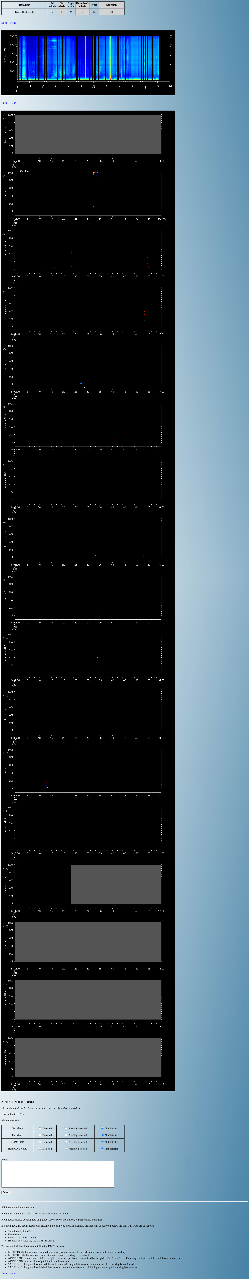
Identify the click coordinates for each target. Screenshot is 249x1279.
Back (4, 22)
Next (13, 22)
